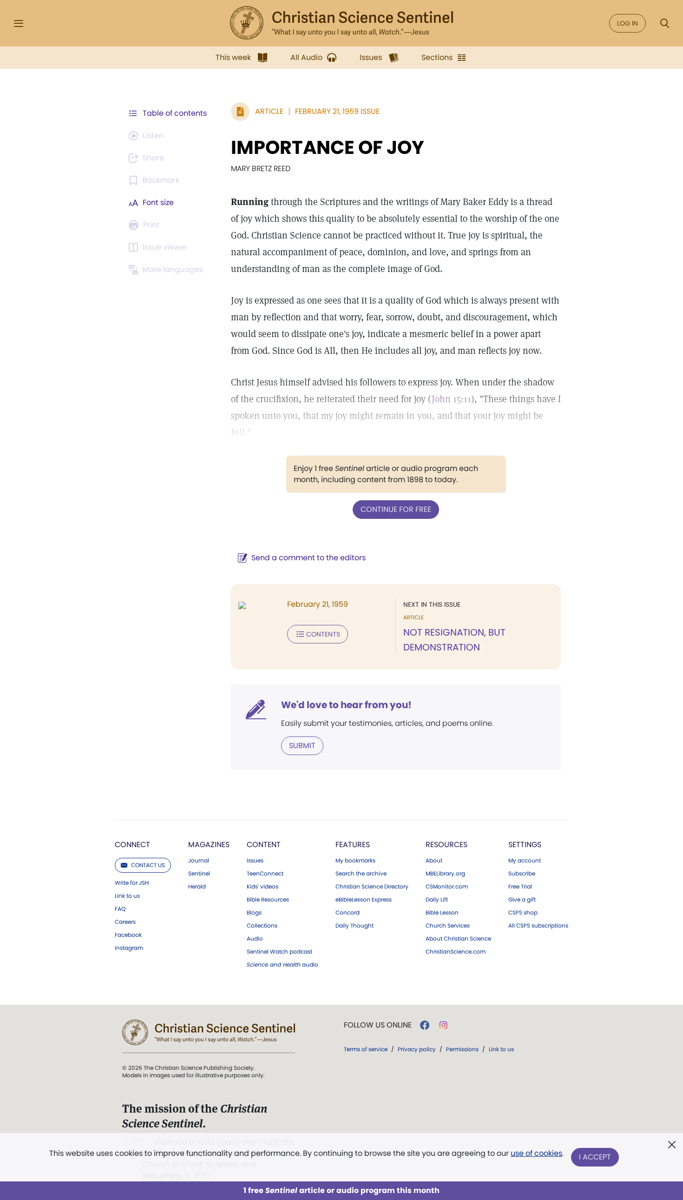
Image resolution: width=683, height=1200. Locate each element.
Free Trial (520, 886)
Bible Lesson (442, 912)
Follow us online (378, 1025)
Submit (302, 745)
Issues (255, 860)
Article (269, 111)
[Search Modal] (664, 23)
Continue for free (396, 509)
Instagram (129, 948)
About (434, 860)
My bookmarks (355, 860)
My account (524, 860)
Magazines (209, 844)
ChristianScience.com (456, 952)
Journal (198, 860)
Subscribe (521, 873)
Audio (255, 938)
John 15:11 (451, 399)
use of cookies (536, 1153)
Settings (524, 844)
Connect (132, 844)
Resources (446, 844)
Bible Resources (268, 899)
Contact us (148, 865)
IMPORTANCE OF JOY (327, 147)
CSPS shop (523, 912)
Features (352, 844)
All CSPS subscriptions (538, 925)
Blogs (254, 912)
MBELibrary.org (445, 873)
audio (282, 965)
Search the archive (361, 873)
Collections (262, 925)
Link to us (127, 896)
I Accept (595, 1157)
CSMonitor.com (447, 886)
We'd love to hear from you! (346, 704)
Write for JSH (132, 883)
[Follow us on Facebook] (424, 1025)
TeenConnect (265, 873)
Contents (323, 634)
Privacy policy (417, 1049)
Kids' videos (262, 886)
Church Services (448, 925)
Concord (347, 912)
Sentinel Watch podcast (279, 952)
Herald (197, 886)
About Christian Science (458, 938)
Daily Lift (437, 899)
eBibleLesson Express (363, 899)
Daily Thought (354, 925)
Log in (627, 23)
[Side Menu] (18, 23)
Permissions (462, 1049)
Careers (125, 922)
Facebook (128, 935)
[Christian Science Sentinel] (341, 23)
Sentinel (199, 873)
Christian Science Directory (371, 886)
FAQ (120, 909)
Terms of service (365, 1049)
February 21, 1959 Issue (337, 111)
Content (264, 844)
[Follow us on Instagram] (443, 1025)
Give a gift (522, 899)
